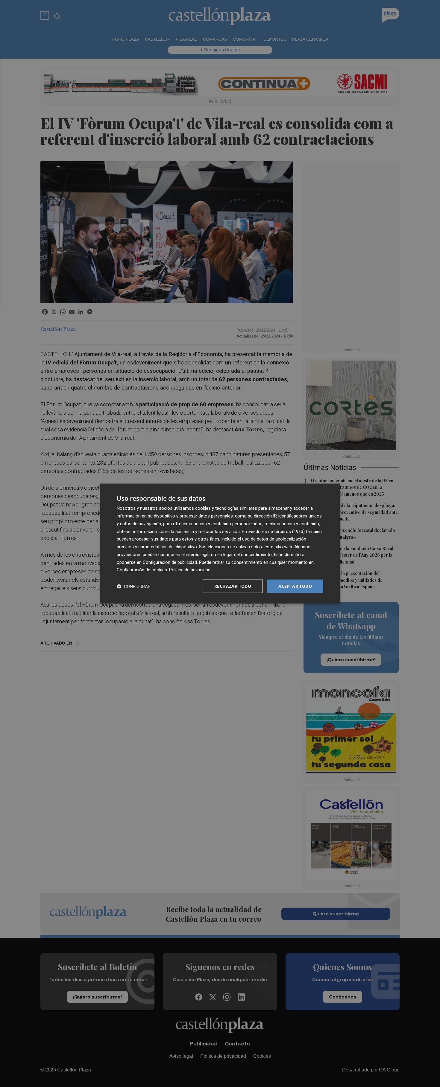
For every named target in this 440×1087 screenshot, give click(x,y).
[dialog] (220, 544)
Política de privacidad (189, 569)
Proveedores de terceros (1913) (273, 531)
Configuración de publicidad (170, 562)
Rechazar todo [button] (232, 586)
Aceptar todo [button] (295, 586)
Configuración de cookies (142, 569)
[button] (134, 586)
